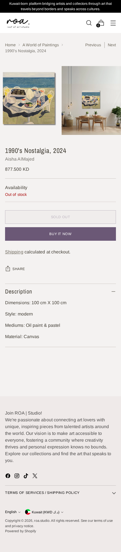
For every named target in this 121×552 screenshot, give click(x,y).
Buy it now (60, 234)
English (11, 512)
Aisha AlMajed (19, 159)
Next (112, 45)
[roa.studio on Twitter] (35, 477)
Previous (93, 45)
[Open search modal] (89, 23)
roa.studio (42, 521)
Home (10, 45)
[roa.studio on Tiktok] (26, 477)
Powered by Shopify (20, 531)
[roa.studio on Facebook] (8, 477)
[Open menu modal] (113, 23)
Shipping (14, 251)
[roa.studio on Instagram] (17, 477)
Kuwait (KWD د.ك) (45, 512)
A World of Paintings (41, 45)
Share (18, 269)
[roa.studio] (17, 22)
